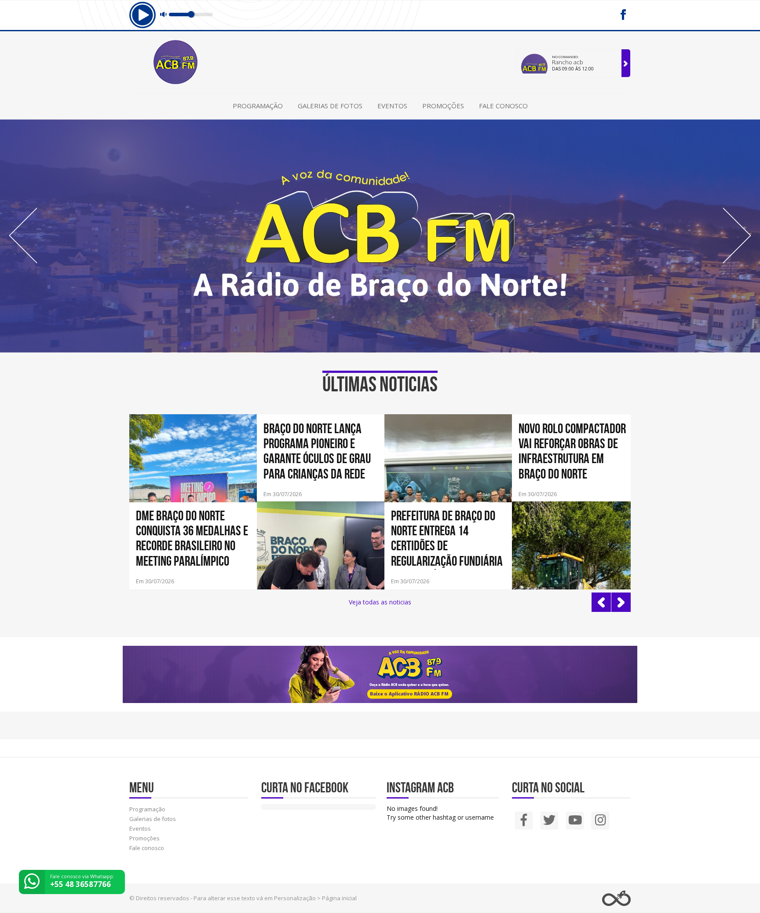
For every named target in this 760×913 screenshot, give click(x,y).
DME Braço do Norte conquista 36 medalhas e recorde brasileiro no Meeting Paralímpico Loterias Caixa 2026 (192, 539)
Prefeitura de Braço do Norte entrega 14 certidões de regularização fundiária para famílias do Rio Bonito (447, 539)
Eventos (392, 105)
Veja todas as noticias (380, 602)
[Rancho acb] (625, 63)
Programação (258, 105)
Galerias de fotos (330, 105)
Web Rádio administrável (616, 898)
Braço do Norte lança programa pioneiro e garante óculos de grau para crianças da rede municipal (317, 451)
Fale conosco (503, 105)
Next (737, 235)
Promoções (443, 105)
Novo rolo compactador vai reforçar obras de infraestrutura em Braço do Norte (572, 451)
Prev (23, 235)
